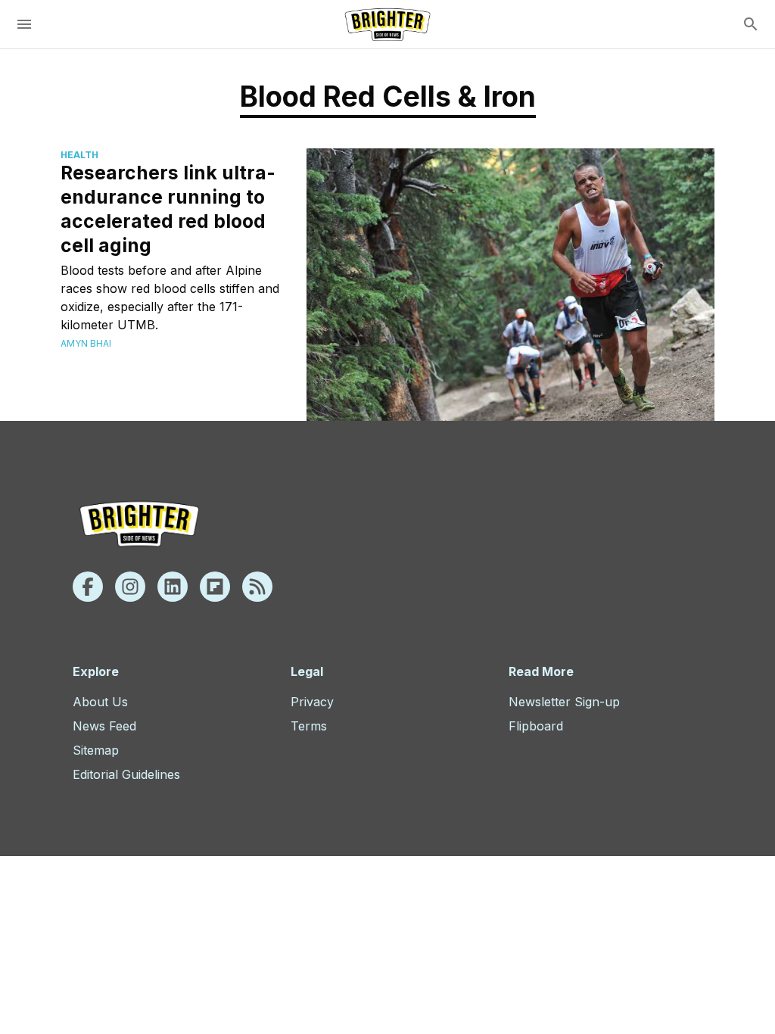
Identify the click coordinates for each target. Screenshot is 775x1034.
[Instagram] (130, 587)
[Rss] (257, 587)
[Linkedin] (172, 587)
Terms (309, 725)
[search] (751, 24)
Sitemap (96, 750)
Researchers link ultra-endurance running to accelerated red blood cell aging (168, 209)
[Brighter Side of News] (387, 24)
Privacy (312, 701)
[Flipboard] (215, 587)
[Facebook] (88, 587)
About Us (100, 701)
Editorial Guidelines (126, 774)
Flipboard (536, 725)
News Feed (104, 725)
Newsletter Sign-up (564, 701)
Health (79, 154)
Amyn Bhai (86, 343)
